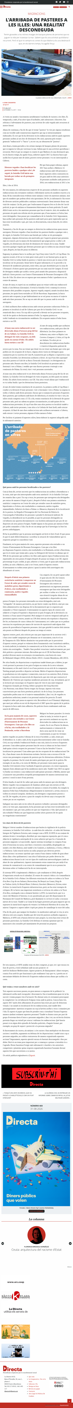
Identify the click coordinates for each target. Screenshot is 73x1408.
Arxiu (70, 98)
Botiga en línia (34, 1386)
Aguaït (32, 1055)
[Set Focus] (69, 7)
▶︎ (71, 1243)
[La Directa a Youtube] (64, 2)
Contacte (32, 1391)
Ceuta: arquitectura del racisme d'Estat (36, 1250)
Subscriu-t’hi (33, 1384)
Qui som (31, 1377)
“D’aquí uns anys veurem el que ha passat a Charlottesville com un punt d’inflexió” (18, 1095)
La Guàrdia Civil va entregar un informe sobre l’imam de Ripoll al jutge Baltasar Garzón (54, 1095)
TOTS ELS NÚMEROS (36, 1211)
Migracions (36, 14)
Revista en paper (34, 1389)
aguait (6, 105)
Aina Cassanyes (10, 102)
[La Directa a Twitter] (60, 2)
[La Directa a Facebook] (56, 2)
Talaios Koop (57, 1405)
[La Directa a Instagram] (68, 2)
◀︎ (3, 1243)
